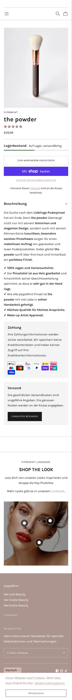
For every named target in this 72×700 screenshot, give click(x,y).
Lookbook (58, 491)
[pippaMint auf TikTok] (66, 671)
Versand (35, 188)
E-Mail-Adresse (17, 648)
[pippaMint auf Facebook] (57, 671)
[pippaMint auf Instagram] (61, 671)
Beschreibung (15, 204)
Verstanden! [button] (36, 693)
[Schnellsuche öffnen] (57, 14)
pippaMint (11, 112)
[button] (13, 126)
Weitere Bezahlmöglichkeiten (36, 180)
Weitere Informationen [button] (50, 683)
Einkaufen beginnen (25, 416)
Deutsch (11, 670)
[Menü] (6, 14)
